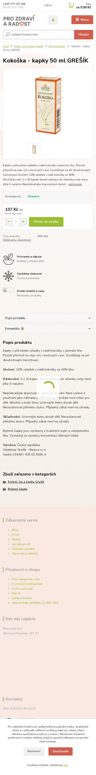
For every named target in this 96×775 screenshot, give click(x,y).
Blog (15, 530)
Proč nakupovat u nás (26, 579)
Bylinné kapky (57, 46)
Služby (16, 539)
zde (65, 765)
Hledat (83, 34)
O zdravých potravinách (27, 584)
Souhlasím (61, 751)
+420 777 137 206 (14, 4)
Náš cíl (16, 593)
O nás (15, 535)
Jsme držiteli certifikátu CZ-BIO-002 (35, 603)
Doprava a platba (23, 549)
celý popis (75, 184)
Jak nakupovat (21, 544)
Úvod (5, 46)
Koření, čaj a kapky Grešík (28, 46)
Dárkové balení (22, 598)
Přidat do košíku (46, 222)
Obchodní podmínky (25, 554)
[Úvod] (21, 19)
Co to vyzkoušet (22, 589)
